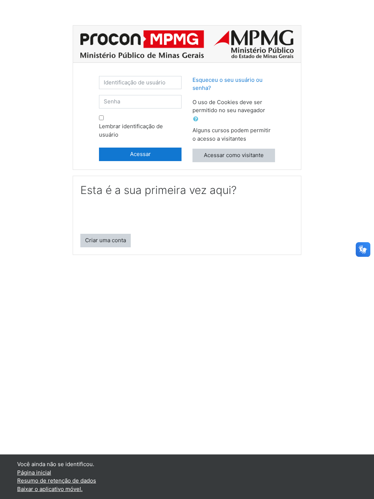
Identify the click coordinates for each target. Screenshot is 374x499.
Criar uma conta (105, 240)
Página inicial (34, 472)
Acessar (140, 154)
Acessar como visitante (234, 155)
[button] (197, 119)
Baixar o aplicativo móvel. (50, 488)
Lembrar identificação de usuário (131, 130)
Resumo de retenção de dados (56, 480)
